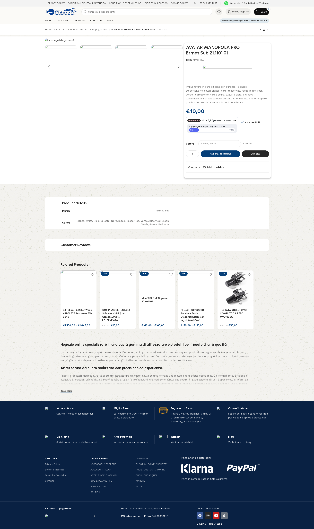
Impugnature (100, 29)
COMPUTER (142, 458)
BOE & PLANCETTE (101, 480)
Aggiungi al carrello (220, 154)
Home (49, 29)
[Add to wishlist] (92, 274)
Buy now (255, 154)
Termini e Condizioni (56, 475)
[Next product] (267, 29)
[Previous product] (260, 29)
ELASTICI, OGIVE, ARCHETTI (151, 464)
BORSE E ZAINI (98, 486)
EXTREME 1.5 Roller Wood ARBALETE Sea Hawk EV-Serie (77, 313)
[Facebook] (200, 515)
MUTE (139, 486)
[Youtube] (216, 515)
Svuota (248, 144)
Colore (190, 143)
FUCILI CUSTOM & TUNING (72, 29)
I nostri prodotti (101, 458)
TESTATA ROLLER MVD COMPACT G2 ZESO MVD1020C (233, 313)
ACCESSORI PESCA (100, 469)
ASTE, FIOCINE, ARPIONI (103, 475)
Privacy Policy (52, 464)
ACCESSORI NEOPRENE (103, 464)
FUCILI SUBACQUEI (146, 475)
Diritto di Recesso (54, 469)
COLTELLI (95, 492)
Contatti (49, 480)
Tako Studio (214, 523)
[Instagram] (208, 515)
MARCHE (140, 480)
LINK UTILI (51, 458)
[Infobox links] (205, 3)
